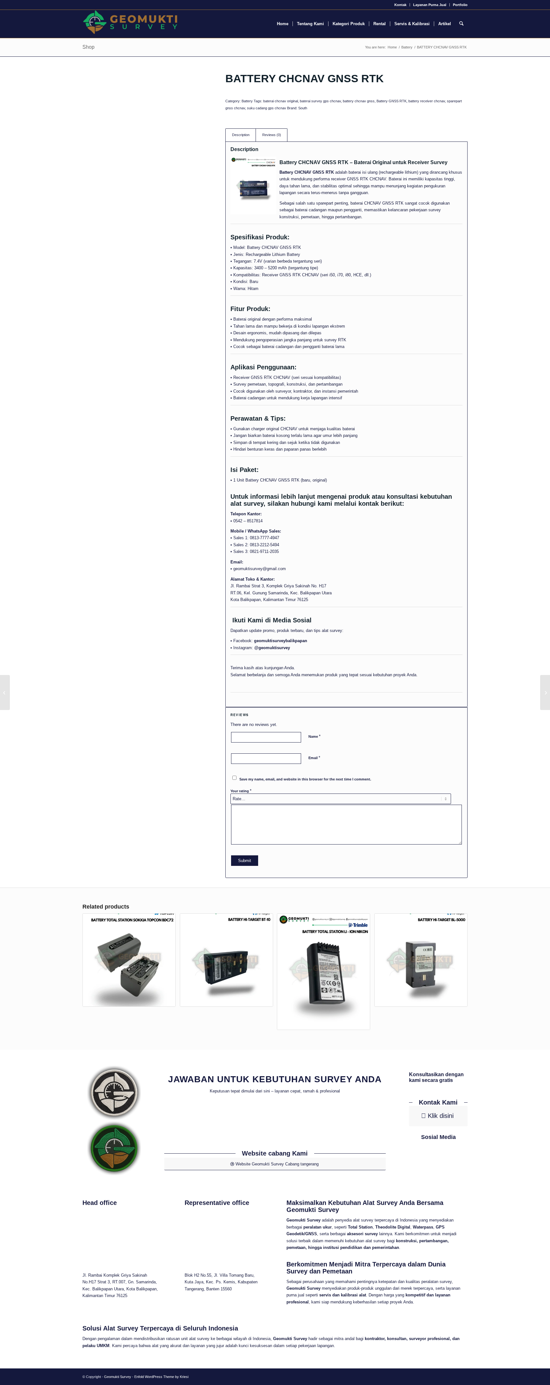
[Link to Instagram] (447, 1160)
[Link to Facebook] (429, 1160)
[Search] (461, 24)
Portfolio (460, 5)
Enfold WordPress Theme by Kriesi (161, 1377)
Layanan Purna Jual (429, 5)
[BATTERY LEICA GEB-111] (5, 692)
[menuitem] (400, 4)
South (302, 108)
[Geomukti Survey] (130, 24)
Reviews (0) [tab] (271, 135)
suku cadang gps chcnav (266, 108)
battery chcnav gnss (359, 101)
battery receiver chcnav (426, 101)
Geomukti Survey (117, 1377)
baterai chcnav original (280, 101)
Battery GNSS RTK (391, 101)
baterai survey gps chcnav (320, 101)
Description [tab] (241, 135)
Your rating (240, 790)
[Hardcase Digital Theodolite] (545, 692)
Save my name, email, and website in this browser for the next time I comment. (305, 779)
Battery (247, 101)
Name (314, 736)
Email (314, 757)
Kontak (400, 5)
